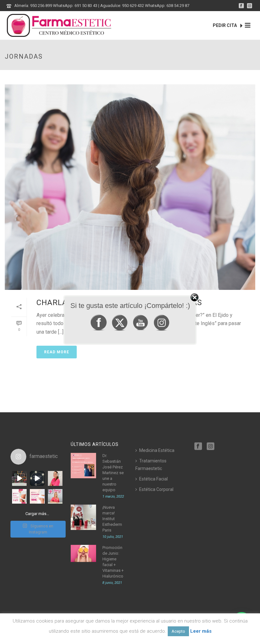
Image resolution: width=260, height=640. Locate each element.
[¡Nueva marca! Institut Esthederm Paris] (83, 517)
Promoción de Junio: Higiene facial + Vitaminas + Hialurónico (113, 561)
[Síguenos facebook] (198, 446)
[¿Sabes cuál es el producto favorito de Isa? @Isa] (55, 478)
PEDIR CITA (225, 25)
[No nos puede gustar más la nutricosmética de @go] (19, 478)
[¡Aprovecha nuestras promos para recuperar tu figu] (19, 496)
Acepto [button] (178, 631)
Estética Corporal (156, 489)
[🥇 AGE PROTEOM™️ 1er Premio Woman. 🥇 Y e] (37, 478)
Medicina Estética (156, 450)
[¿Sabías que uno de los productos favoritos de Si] (55, 496)
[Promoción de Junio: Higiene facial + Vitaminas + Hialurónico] (83, 553)
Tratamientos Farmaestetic (150, 464)
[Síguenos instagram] (210, 446)
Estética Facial (153, 478)
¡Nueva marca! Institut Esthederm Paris (112, 518)
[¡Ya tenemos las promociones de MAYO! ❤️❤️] (37, 496)
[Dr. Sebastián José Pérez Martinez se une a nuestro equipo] (83, 465)
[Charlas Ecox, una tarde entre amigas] (130, 187)
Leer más (200, 631)
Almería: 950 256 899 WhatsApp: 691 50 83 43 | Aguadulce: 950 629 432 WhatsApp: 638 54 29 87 (101, 5)
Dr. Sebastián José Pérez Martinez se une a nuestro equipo (113, 472)
